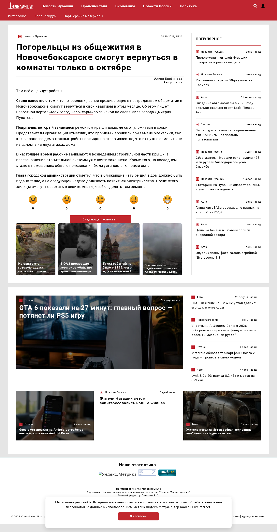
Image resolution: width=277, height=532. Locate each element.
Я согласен (138, 516)
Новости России (211, 74)
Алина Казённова (168, 79)
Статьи (205, 124)
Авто (204, 97)
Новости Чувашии (35, 36)
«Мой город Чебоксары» (71, 112)
